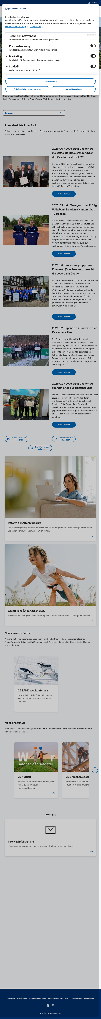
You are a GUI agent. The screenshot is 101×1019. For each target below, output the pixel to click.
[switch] (93, 45)
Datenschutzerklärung (15, 26)
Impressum (35, 26)
